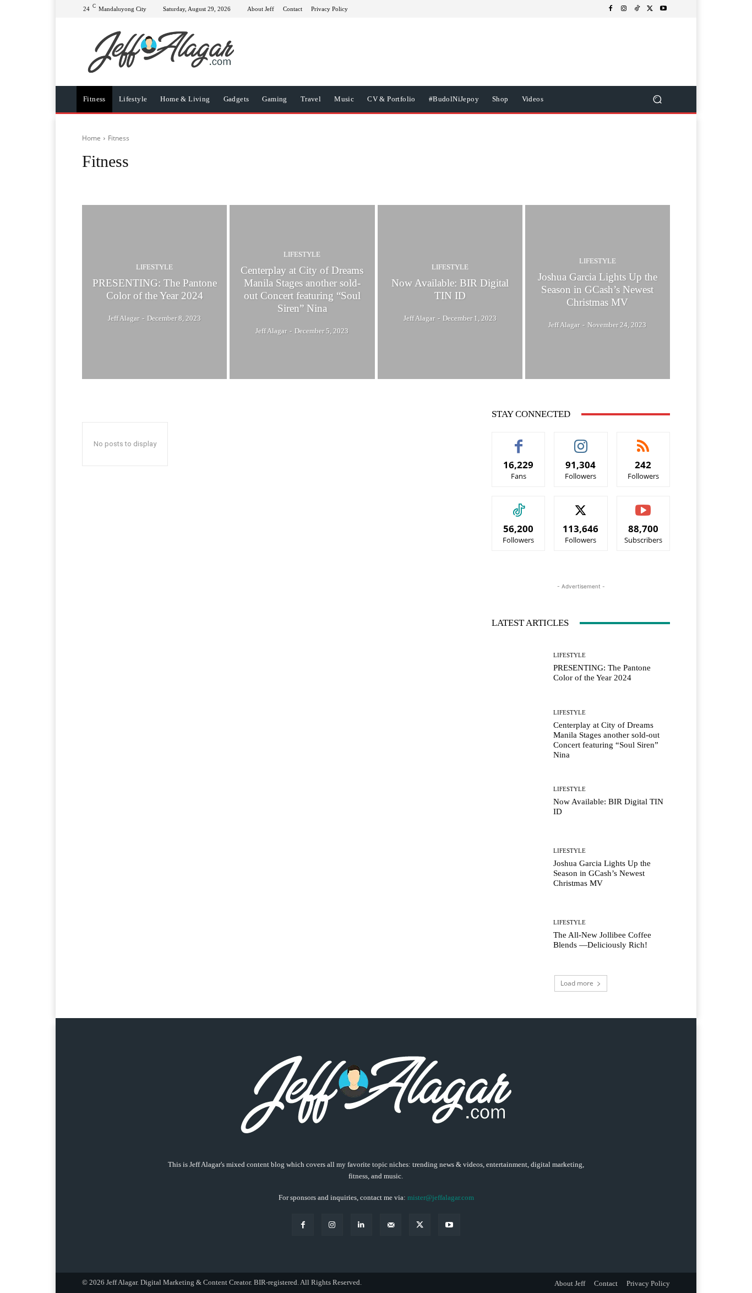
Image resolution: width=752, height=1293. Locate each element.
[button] (657, 99)
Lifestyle (154, 267)
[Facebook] (610, 8)
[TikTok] (637, 8)
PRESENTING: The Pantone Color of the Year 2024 (602, 672)
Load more (576, 983)
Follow (581, 440)
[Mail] (390, 1224)
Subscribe (644, 504)
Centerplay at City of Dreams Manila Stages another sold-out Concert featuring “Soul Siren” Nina (606, 740)
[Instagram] (623, 8)
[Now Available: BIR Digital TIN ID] (450, 292)
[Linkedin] (361, 1224)
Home (91, 138)
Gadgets (200, 182)
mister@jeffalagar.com (440, 1197)
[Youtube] (663, 8)
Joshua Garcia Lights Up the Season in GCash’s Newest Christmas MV (602, 873)
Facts (139, 182)
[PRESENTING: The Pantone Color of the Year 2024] (154, 292)
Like (519, 440)
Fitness (168, 182)
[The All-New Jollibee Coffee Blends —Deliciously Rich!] (518, 934)
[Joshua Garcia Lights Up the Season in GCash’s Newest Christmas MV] (597, 292)
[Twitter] (650, 8)
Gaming (235, 182)
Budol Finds (103, 182)
